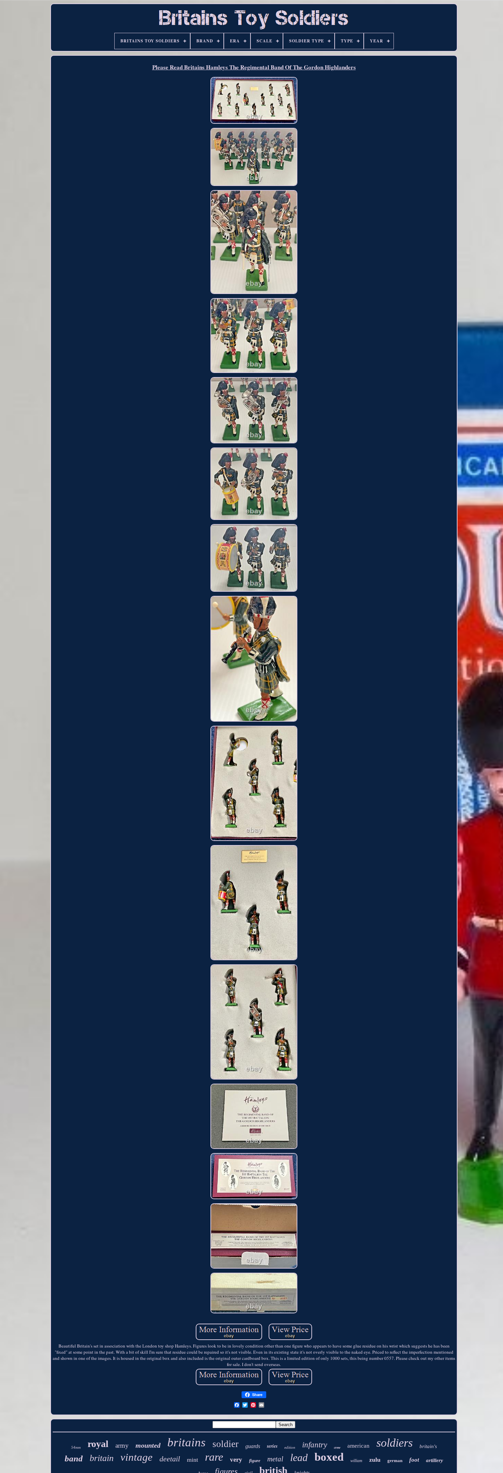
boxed (329, 1457)
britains (186, 1442)
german (394, 1460)
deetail (169, 1459)
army (122, 1445)
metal (275, 1459)
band (74, 1458)
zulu (375, 1459)
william (356, 1460)
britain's (428, 1446)
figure (254, 1460)
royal (98, 1443)
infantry (314, 1445)
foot (414, 1460)
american (358, 1446)
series (272, 1446)
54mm (76, 1447)
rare (214, 1457)
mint (192, 1459)
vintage (136, 1457)
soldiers (394, 1442)
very (236, 1459)
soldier (225, 1444)
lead (299, 1457)
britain (102, 1458)
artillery (434, 1460)
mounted (148, 1445)
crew (337, 1447)
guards (252, 1446)
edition (289, 1447)
